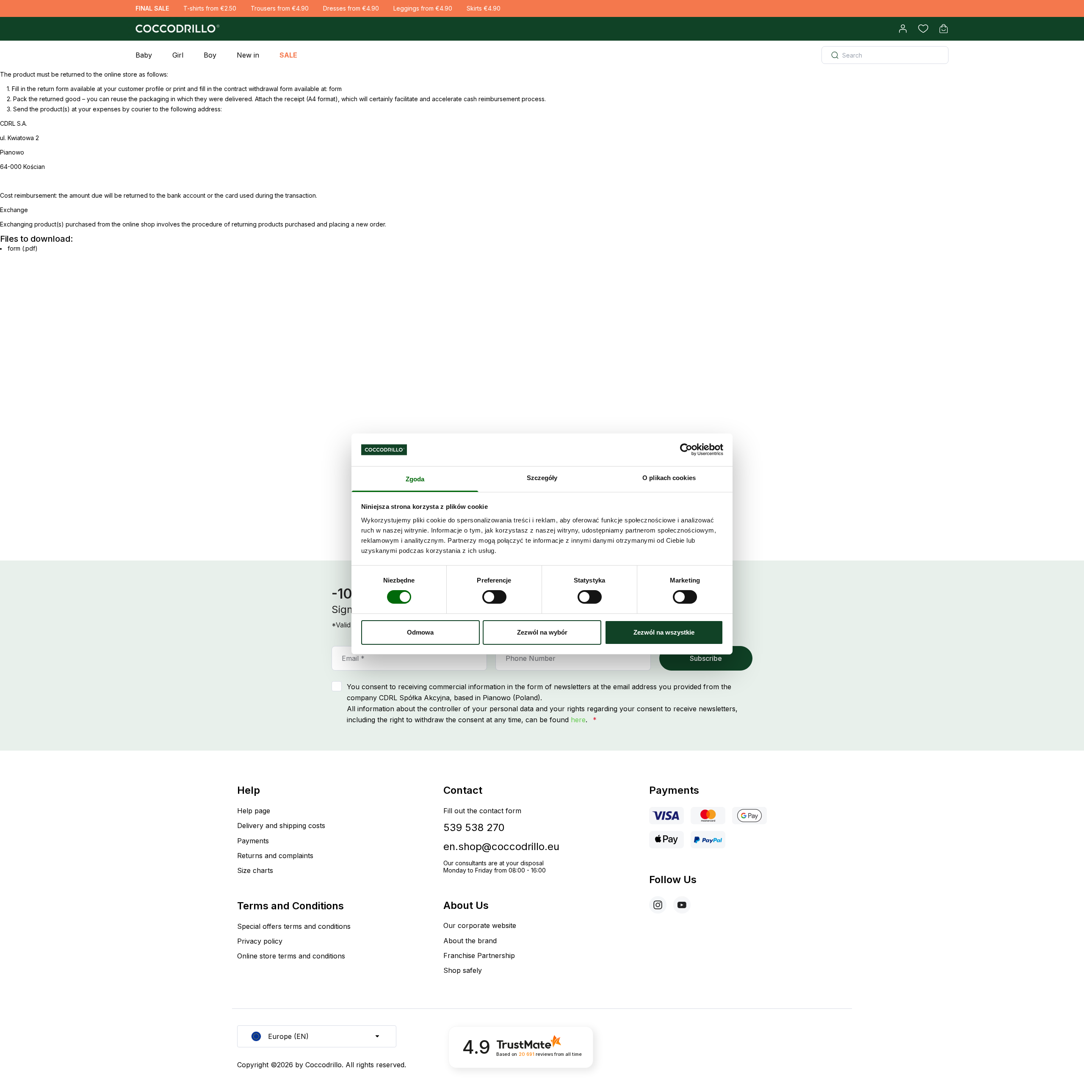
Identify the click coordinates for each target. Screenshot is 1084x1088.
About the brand (470, 940)
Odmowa (420, 632)
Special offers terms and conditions (294, 926)
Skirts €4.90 (484, 8)
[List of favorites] (923, 29)
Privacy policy (259, 941)
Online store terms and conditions (291, 956)
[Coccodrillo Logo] (176, 29)
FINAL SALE (152, 8)
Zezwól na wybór (542, 632)
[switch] (494, 597)
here (578, 719)
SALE (288, 55)
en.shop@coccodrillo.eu (501, 846)
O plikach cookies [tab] (669, 477)
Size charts (255, 870)
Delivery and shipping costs (281, 825)
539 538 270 (474, 827)
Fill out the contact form (482, 810)
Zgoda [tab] (415, 479)
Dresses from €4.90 (351, 8)
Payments (253, 841)
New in (248, 55)
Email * (353, 658)
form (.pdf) (23, 248)
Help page (253, 810)
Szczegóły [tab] (542, 477)
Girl (177, 55)
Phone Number (531, 658)
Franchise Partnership (479, 955)
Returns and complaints (275, 855)
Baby (144, 55)
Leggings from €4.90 (422, 8)
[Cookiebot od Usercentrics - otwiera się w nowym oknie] (686, 449)
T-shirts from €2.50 (209, 8)
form (335, 88)
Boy (210, 55)
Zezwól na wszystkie (663, 632)
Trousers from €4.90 (280, 8)
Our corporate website (479, 925)
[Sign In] (903, 29)
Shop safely (462, 970)
